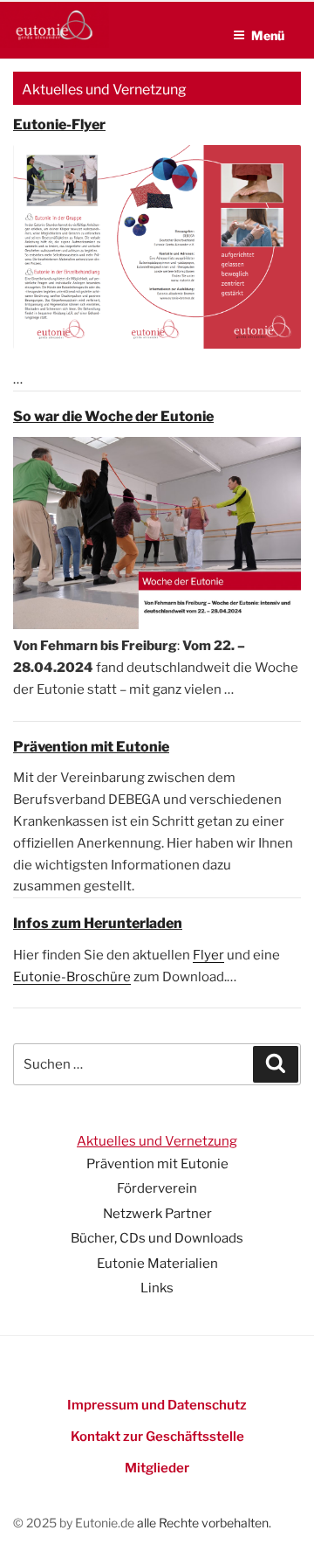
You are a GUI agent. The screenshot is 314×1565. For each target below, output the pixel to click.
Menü (267, 35)
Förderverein (157, 1188)
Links (157, 1288)
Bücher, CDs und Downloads (157, 1238)
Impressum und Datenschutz (157, 1405)
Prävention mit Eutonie (157, 1164)
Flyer (208, 955)
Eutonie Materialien (157, 1263)
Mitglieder (157, 1468)
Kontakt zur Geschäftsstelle (157, 1436)
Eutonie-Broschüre (72, 977)
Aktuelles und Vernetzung (157, 1141)
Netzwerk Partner (157, 1214)
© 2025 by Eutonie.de (75, 1522)
